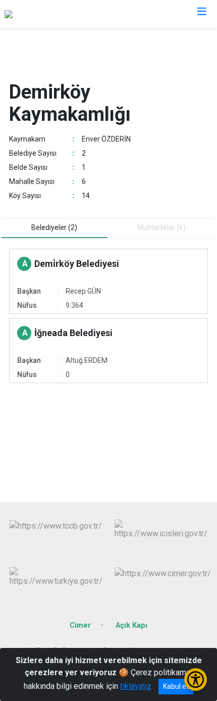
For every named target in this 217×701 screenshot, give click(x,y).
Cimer (80, 625)
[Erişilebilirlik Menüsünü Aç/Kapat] (195, 679)
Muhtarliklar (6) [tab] (161, 227)
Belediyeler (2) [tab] (54, 227)
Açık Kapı (131, 625)
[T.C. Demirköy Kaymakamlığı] (54, 14)
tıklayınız (135, 686)
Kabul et (176, 686)
